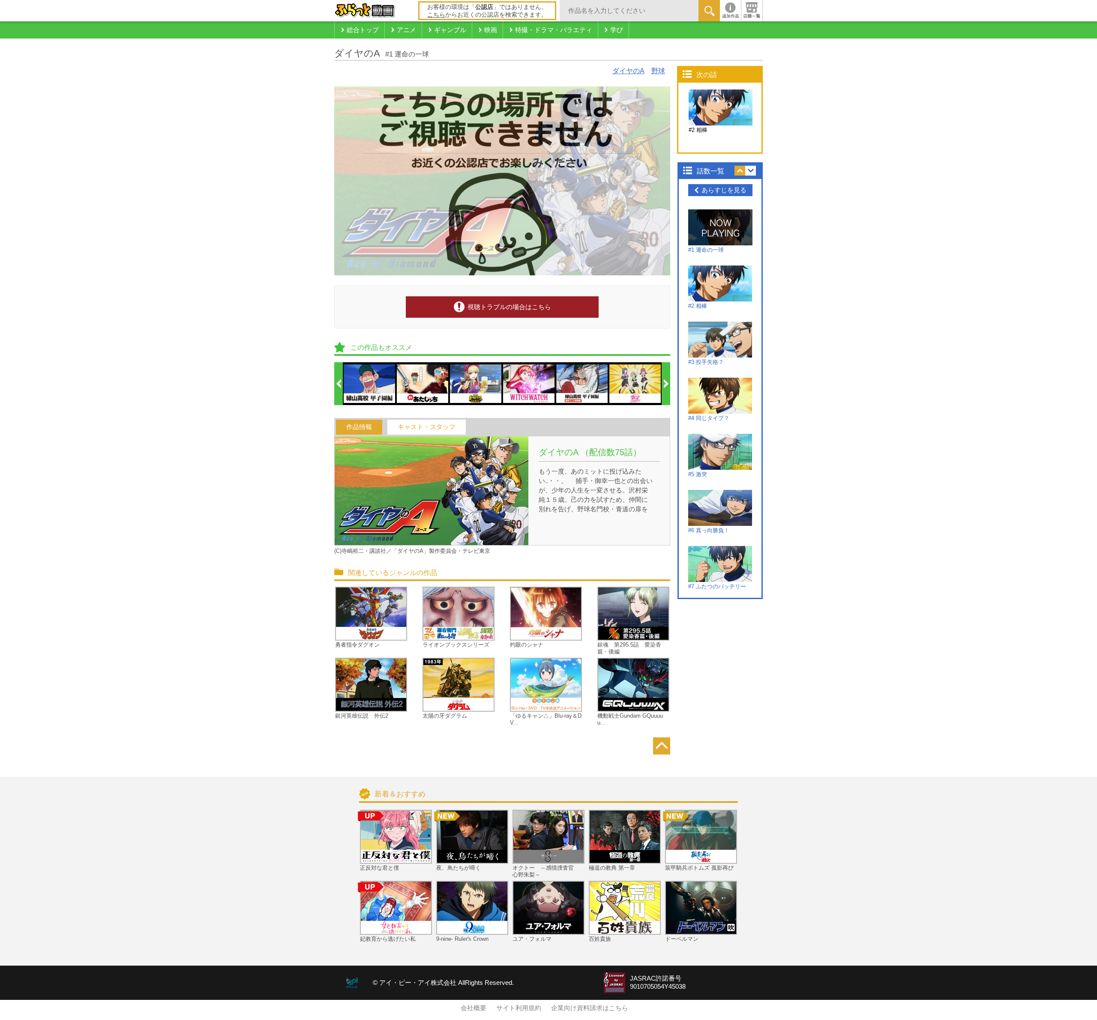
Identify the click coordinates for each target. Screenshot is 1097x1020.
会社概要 (473, 1008)
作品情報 (359, 427)
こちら (436, 14)
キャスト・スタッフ (427, 427)
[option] (370, 383)
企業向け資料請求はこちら (589, 1008)
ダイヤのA (628, 71)
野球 (658, 71)
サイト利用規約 (518, 1008)
